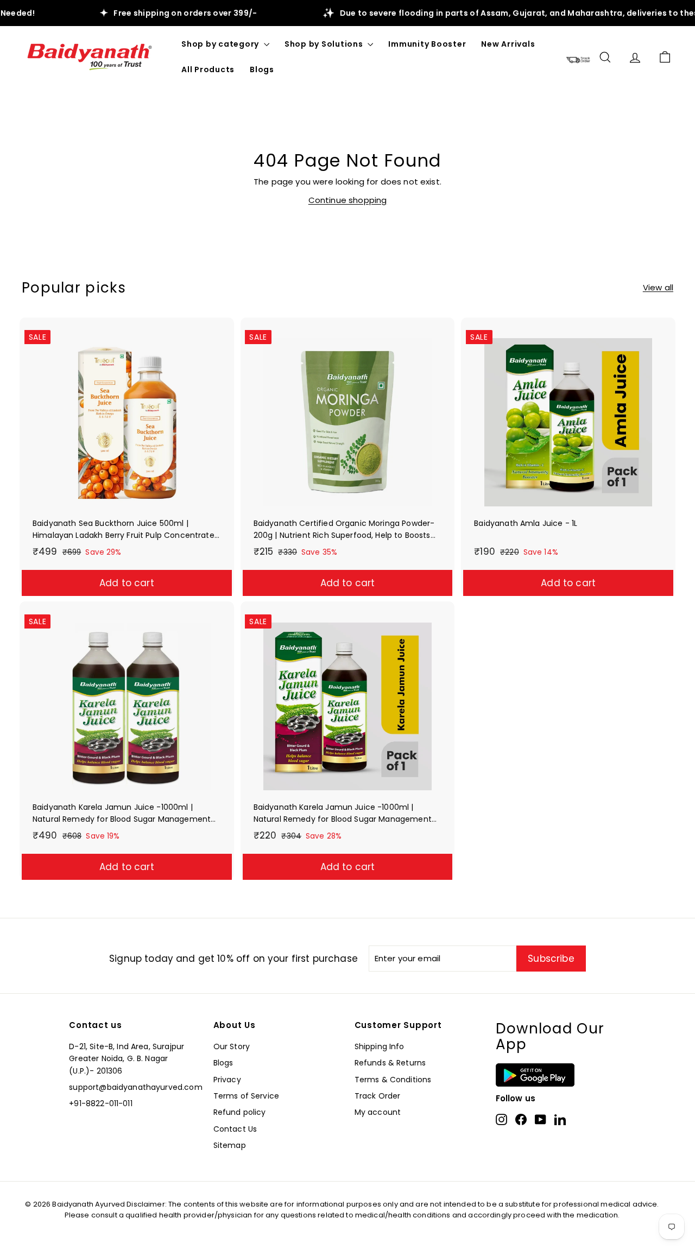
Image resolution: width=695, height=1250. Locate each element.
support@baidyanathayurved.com (135, 1087)
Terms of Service (246, 1095)
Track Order (378, 1095)
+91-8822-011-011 (100, 1103)
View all (658, 287)
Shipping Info (380, 1046)
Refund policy (239, 1112)
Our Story (231, 1046)
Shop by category (221, 44)
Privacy (227, 1079)
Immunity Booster (427, 44)
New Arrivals (508, 44)
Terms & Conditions (393, 1079)
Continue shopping (347, 200)
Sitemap (229, 1145)
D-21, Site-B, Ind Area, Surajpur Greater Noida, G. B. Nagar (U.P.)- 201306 (126, 1058)
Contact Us (235, 1129)
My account (378, 1112)
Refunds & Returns (390, 1062)
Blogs (262, 69)
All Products (208, 69)
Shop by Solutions (325, 44)
